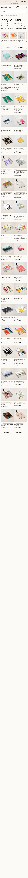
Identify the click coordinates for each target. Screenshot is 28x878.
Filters (8, 47)
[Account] (10, 7)
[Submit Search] (3, 11)
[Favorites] (13, 7)
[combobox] (14, 11)
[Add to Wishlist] (3, 52)
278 (17, 432)
